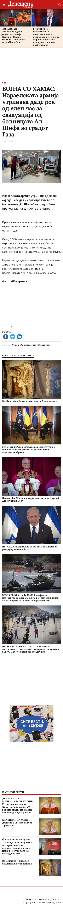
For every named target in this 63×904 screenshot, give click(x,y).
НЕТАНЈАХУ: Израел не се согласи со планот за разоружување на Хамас (29, 548)
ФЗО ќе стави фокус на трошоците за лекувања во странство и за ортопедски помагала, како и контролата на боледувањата (17, 846)
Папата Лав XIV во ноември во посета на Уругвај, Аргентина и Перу (30, 499)
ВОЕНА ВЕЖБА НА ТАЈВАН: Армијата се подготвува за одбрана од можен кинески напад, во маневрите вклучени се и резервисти (30, 598)
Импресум (31, 899)
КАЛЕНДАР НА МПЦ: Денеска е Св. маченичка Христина (17, 822)
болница (44, 344)
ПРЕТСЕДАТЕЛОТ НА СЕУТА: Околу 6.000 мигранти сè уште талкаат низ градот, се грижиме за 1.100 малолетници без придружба (31, 649)
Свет (5, 82)
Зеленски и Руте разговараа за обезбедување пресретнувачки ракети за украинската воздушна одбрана (28, 449)
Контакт (57, 899)
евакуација (29, 344)
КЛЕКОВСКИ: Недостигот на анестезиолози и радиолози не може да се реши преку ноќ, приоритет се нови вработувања (46, 37)
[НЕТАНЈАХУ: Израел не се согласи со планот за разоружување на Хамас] (31, 525)
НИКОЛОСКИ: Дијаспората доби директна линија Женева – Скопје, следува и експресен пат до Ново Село (13, 36)
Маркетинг (44, 899)
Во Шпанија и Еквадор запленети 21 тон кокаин (29, 401)
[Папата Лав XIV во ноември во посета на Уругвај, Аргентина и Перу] (31, 476)
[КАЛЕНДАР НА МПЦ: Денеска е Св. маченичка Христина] (50, 826)
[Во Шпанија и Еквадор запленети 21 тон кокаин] (31, 379)
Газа (16, 344)
